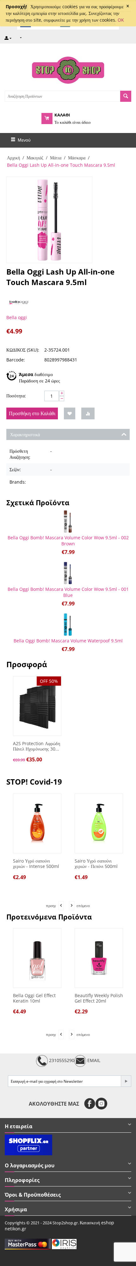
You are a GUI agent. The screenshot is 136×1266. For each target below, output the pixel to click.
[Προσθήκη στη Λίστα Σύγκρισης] (88, 413)
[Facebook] (90, 1103)
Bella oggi (16, 317)
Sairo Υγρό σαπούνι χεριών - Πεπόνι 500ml (54, 863)
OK (121, 20)
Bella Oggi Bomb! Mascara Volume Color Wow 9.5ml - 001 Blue (68, 592)
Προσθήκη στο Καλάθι (32, 413)
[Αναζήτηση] (125, 96)
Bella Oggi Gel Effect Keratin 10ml (34, 998)
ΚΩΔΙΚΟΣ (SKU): (22, 350)
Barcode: (15, 360)
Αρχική (13, 158)
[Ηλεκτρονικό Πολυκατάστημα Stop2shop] (68, 69)
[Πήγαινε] (126, 1081)
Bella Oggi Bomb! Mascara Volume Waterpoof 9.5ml (68, 641)
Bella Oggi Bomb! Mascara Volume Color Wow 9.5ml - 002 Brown (68, 541)
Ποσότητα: (16, 396)
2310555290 (61, 1061)
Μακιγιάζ (35, 158)
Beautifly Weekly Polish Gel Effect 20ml (99, 998)
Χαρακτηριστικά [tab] (25, 434)
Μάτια (55, 158)
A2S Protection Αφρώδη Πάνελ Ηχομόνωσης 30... (36, 746)
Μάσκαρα (76, 158)
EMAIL (93, 1061)
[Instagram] (101, 1103)
